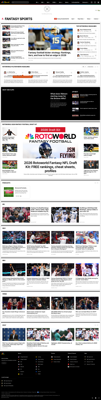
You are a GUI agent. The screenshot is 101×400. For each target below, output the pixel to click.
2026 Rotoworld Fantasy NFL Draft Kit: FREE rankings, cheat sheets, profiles (50, 167)
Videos (88, 18)
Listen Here (18, 196)
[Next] (98, 67)
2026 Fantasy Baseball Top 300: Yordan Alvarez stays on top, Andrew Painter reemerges (37, 247)
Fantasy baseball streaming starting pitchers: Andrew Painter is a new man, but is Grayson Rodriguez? (62, 247)
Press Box (25, 392)
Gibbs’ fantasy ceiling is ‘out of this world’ (91, 137)
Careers (6, 392)
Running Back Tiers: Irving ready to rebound (9, 171)
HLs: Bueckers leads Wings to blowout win (13, 312)
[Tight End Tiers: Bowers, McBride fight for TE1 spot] (91, 164)
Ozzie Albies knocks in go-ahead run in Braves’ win (87, 51)
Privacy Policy (34, 392)
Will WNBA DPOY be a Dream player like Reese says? (61, 312)
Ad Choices (29, 392)
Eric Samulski (53, 254)
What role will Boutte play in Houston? (17, 51)
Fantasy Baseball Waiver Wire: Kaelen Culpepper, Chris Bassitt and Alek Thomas (18, 26)
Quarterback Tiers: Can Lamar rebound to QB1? (9, 154)
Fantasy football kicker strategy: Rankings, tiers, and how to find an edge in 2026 (49, 54)
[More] (91, 2)
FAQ (15, 392)
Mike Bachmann (5, 347)
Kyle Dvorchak (4, 157)
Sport (73, 18)
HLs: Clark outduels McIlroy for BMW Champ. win (86, 343)
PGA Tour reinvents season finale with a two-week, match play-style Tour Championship (13, 344)
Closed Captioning (11, 392)
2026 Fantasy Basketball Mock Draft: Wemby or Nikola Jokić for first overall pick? (13, 280)
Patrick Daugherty (5, 141)
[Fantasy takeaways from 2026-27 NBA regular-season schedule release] (38, 269)
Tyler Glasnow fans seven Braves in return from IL (86, 58)
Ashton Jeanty (84, 72)
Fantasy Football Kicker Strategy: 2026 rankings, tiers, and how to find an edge (18, 57)
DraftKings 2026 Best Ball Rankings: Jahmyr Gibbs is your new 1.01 (89, 209)
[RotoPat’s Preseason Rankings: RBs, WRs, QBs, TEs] (9, 131)
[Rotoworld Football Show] (9, 192)
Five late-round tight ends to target (90, 154)
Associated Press (29, 347)
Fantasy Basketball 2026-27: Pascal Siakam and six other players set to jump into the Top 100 (61, 280)
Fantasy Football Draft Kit (61, 18)
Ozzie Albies (84, 48)
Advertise (3, 392)
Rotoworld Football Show (20, 188)
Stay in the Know (4, 358)
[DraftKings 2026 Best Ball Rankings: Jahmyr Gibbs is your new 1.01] (65, 215)
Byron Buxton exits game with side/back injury (86, 39)
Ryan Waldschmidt (85, 29)
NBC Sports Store (20, 392)
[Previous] (95, 67)
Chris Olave (34, 72)
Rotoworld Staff (13, 35)
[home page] (5, 2)
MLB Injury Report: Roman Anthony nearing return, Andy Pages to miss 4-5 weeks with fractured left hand (13, 247)
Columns (96, 18)
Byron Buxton (84, 36)
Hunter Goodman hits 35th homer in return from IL (86, 45)
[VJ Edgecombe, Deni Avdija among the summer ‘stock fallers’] (87, 269)
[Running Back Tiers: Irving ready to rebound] (9, 164)
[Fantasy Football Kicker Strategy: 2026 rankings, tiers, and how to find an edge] (6, 58)
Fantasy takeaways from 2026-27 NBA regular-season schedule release (38, 279)
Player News (80, 18)
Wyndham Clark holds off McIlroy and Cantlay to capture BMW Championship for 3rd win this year (38, 344)
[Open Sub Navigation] (38, 2)
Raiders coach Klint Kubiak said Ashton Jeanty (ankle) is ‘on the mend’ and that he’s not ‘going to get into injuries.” (86, 77)
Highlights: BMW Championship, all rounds (61, 343)
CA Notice (47, 392)
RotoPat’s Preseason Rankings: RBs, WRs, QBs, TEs (8, 138)
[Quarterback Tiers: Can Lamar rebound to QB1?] (9, 148)
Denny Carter (30, 60)
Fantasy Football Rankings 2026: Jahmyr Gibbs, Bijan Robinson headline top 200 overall (40, 209)
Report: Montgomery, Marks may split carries (17, 45)
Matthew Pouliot (13, 29)
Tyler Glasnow (84, 54)
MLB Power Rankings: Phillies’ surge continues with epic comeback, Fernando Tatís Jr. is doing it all (86, 247)
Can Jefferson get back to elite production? (18, 39)
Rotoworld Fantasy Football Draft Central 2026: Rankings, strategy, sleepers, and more (18, 32)
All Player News (90, 66)
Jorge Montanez (5, 254)
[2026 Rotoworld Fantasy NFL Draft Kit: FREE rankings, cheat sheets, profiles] (50, 142)
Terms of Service (52, 392)
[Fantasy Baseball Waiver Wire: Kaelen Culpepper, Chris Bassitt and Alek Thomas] (6, 27)
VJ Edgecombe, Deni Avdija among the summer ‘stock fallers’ (87, 279)
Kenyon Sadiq (60, 72)
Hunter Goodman (85, 42)
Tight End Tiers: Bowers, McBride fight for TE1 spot (91, 172)
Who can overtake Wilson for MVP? (86, 311)
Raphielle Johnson (5, 287)
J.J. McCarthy (11, 72)
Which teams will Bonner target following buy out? (36, 312)
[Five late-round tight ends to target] (91, 148)
